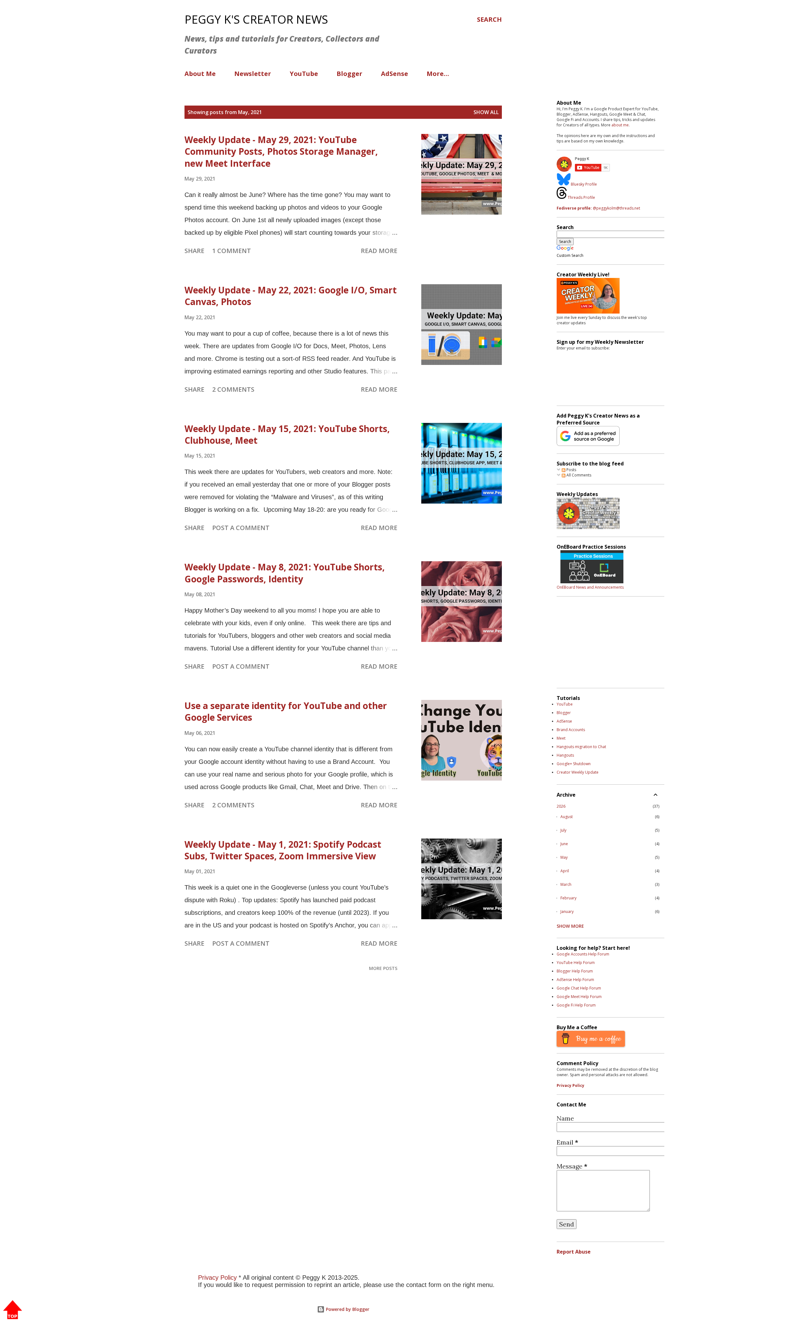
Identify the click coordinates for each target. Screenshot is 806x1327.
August (566, 816)
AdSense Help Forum (575, 979)
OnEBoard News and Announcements (590, 587)
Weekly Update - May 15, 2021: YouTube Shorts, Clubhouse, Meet (287, 434)
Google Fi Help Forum (576, 1005)
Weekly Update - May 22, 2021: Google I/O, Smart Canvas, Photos (290, 296)
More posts (383, 968)
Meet (561, 738)
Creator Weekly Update (578, 772)
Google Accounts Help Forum (583, 954)
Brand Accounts (571, 729)
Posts (570, 469)
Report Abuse (574, 1251)
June (564, 843)
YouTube (304, 73)
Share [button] (194, 250)
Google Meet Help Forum (579, 996)
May (564, 857)
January (567, 911)
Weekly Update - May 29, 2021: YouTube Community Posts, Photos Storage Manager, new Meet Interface (281, 151)
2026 (561, 806)
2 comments (233, 389)
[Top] (12, 1310)
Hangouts (565, 755)
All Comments (578, 475)
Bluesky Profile (584, 184)
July (563, 830)
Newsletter (252, 73)
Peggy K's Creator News (256, 19)
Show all (486, 112)
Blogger (349, 73)
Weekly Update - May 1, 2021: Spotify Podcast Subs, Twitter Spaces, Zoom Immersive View (282, 850)
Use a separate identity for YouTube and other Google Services (285, 711)
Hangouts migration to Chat (581, 746)
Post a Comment (241, 527)
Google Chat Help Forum (579, 988)
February (568, 898)
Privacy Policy (570, 1085)
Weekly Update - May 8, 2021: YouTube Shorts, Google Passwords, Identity (284, 573)
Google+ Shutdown (574, 763)
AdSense (394, 73)
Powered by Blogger (347, 1309)
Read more (379, 250)
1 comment (231, 250)
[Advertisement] (330, 1074)
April (564, 871)
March (565, 884)
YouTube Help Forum (576, 962)
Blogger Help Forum (575, 971)
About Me (200, 73)
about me (620, 125)
